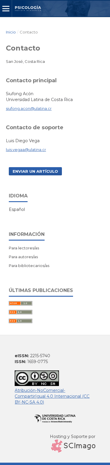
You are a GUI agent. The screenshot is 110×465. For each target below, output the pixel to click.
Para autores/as (23, 256)
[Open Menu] (6, 8)
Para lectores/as (24, 248)
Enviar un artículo (35, 171)
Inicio (11, 32)
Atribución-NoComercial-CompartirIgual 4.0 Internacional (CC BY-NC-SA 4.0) (52, 396)
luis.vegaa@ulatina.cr (26, 149)
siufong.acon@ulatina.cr (29, 108)
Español (17, 209)
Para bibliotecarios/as (29, 265)
